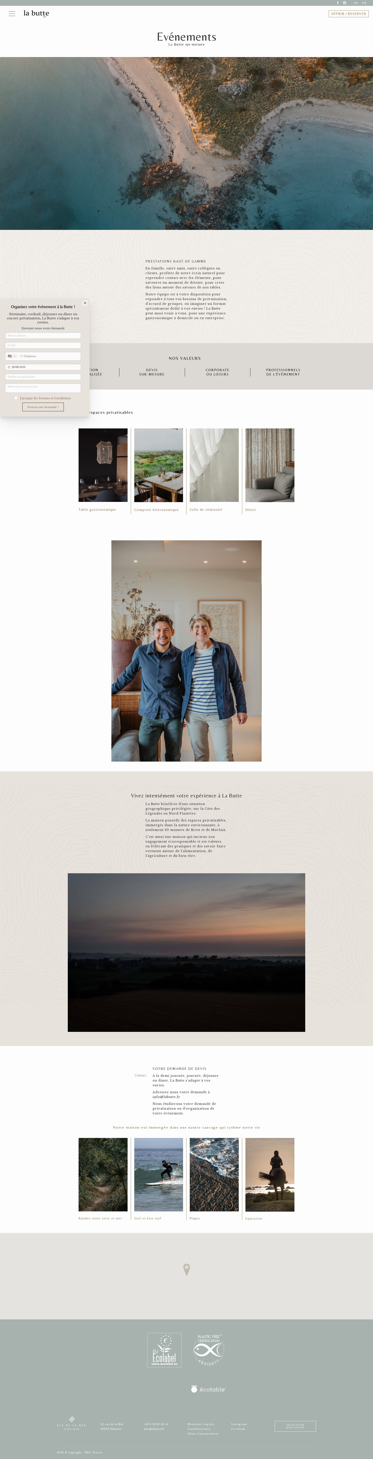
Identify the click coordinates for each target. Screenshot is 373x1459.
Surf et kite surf (147, 1218)
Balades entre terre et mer (100, 1218)
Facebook (238, 1429)
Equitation (253, 1218)
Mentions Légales (201, 1424)
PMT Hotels (93, 1452)
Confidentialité (199, 1429)
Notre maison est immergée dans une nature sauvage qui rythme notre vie (186, 1127)
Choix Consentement (203, 1433)
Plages (195, 1218)
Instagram (239, 1424)
